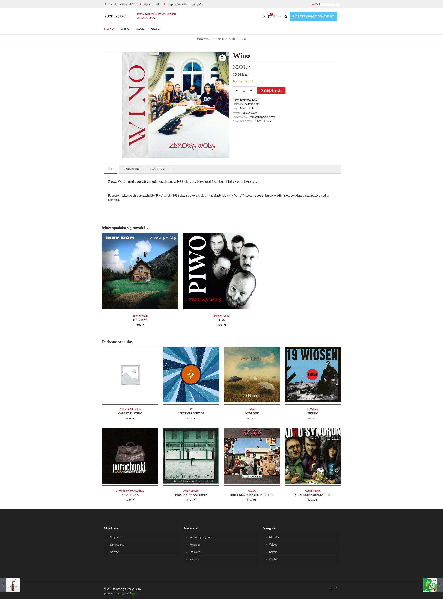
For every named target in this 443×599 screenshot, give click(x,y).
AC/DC (252, 490)
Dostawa (194, 552)
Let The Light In (191, 413)
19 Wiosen (313, 409)
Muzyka (220, 39)
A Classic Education (130, 409)
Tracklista (157, 169)
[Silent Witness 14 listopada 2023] (10, 585)
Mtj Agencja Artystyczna (262, 117)
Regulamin (195, 544)
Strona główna (203, 39)
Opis (110, 169)
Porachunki (130, 494)
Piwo (221, 319)
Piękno (312, 413)
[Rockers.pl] (116, 16)
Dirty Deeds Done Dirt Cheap (252, 494)
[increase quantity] (251, 90)
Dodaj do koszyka (271, 90)
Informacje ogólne (200, 537)
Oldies (232, 39)
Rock (251, 108)
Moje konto (117, 537)
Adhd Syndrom (313, 490)
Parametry (131, 169)
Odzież (273, 559)
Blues (242, 108)
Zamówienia (117, 544)
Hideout (251, 413)
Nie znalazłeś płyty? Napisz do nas (313, 16)
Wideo (273, 544)
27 (190, 409)
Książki (273, 552)
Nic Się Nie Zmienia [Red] (312, 494)
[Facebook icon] (331, 589)
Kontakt (194, 559)
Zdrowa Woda (249, 113)
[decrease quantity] (237, 90)
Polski (317, 4)
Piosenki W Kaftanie (191, 494)
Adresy (114, 552)
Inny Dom (140, 319)
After (252, 409)
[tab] (110, 169)
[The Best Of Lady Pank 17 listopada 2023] (433, 585)
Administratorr (191, 490)
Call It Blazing (130, 413)
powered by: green (120, 593)
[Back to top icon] (337, 587)
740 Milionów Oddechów (130, 490)
